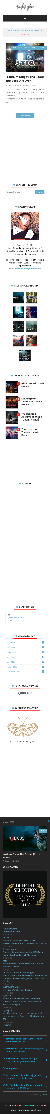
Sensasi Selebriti (10, 949)
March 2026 (25, 667)
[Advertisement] (25, 147)
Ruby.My (7, 995)
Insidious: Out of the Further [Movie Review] (21, 856)
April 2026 (25, 662)
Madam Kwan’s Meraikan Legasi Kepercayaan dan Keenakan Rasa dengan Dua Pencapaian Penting (25, 978)
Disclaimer (36, 1110)
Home (13, 1110)
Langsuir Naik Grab (11, 931)
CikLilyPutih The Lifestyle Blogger (18, 972)
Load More (25, 115)
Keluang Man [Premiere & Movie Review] (31, 401)
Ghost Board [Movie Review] (32, 385)
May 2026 (25, 657)
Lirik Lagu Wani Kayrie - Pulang (17, 990)
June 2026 (25, 652)
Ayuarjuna (7, 1010)
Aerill (5, 960)
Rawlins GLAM (13, 85)
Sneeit (44, 1094)
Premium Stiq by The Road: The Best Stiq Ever (25, 79)
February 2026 (25, 671)
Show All (7, 1025)
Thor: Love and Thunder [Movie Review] (30, 432)
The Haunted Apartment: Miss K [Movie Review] (31, 417)
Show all (25, 34)
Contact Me (23, 1110)
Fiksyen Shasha (10, 928)
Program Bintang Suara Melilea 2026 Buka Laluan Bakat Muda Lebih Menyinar (23, 953)
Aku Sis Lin (7, 937)
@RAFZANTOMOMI (11, 987)
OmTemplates (27, 1105)
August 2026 (25, 642)
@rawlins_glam (15, 617)
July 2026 (25, 647)
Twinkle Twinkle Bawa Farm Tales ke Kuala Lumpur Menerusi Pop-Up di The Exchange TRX (23, 1016)
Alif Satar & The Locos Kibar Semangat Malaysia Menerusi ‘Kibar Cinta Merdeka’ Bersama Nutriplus (22, 1001)
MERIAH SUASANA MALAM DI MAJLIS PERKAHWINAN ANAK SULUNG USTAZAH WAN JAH (25, 942)
